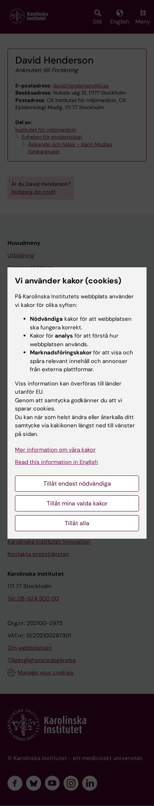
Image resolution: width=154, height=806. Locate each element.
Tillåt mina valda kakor (77, 503)
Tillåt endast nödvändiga (77, 483)
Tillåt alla (77, 523)
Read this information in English (56, 462)
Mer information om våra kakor (55, 449)
